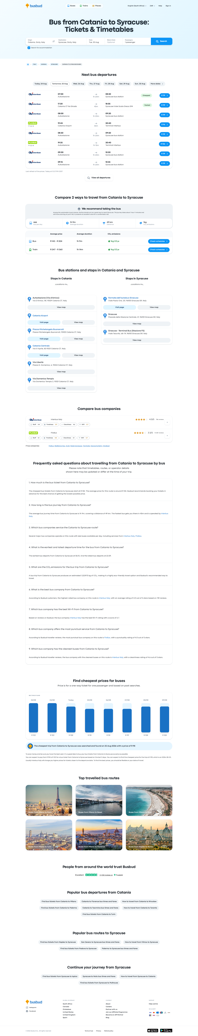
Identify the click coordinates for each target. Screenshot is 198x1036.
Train (35, 249)
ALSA (68, 446)
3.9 (56, 424)
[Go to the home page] (34, 6)
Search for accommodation (41, 47)
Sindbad (106, 446)
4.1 (38, 438)
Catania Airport (40, 316)
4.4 (39, 424)
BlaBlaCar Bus (60, 446)
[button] (54, 41)
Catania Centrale (41, 346)
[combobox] (38, 41)
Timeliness (49, 424)
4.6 (74, 424)
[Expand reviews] (167, 422)
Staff (34, 424)
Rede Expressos (76, 446)
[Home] (28, 64)
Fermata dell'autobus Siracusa (123, 298)
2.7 (87, 424)
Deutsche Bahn (96, 446)
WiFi (83, 424)
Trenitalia (86, 446)
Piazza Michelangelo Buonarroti (48, 329)
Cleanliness (67, 424)
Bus (34, 241)
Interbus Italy (56, 419)
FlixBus (54, 433)
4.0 (56, 438)
